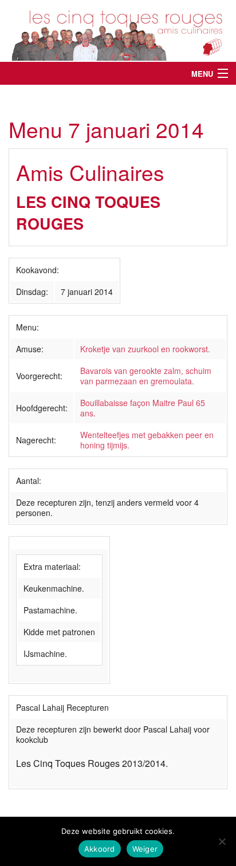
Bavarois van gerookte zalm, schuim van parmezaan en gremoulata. (145, 376)
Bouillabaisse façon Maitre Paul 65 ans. (142, 408)
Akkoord (99, 848)
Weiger (145, 848)
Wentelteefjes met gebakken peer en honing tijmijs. (147, 440)
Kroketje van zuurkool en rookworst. (145, 349)
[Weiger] (221, 841)
